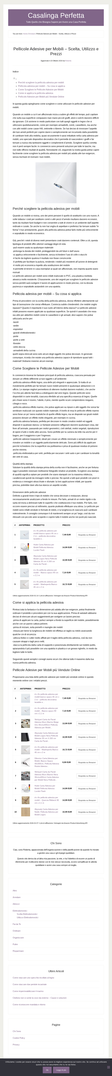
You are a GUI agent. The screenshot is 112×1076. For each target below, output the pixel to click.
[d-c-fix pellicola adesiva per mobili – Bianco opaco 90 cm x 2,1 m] (24, 572)
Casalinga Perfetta (56, 15)
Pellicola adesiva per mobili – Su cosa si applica (41, 86)
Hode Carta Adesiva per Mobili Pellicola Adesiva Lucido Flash (43, 547)
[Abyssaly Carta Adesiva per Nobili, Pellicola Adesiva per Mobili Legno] (25, 812)
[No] (108, 1067)
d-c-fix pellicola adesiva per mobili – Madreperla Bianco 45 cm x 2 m (45, 584)
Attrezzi (16, 904)
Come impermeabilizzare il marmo (28, 991)
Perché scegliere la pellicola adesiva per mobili (41, 82)
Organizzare (18, 937)
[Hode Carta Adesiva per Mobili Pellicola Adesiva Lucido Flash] (24, 547)
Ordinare (16, 931)
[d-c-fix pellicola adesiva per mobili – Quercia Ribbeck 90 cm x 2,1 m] (25, 800)
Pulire (15, 944)
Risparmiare (18, 951)
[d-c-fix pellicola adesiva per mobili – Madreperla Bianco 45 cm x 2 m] (24, 584)
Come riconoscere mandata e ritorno (29, 1004)
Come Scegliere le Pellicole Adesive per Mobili (41, 89)
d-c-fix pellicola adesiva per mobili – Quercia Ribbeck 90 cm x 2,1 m (47, 800)
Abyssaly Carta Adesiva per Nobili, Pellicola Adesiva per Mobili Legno (46, 812)
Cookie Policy (19, 1038)
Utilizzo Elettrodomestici (27, 917)
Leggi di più (61, 1070)
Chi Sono (17, 1031)
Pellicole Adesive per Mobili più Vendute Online (41, 97)
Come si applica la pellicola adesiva (35, 93)
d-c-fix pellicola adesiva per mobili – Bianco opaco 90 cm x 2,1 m (45, 572)
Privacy (16, 1044)
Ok (47, 1070)
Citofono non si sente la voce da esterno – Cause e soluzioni (39, 998)
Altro (15, 890)
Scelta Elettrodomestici (27, 914)
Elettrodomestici (20, 911)
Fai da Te (17, 924)
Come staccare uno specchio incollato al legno (33, 978)
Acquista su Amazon (87, 535)
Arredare (16, 897)
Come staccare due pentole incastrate (30, 984)
